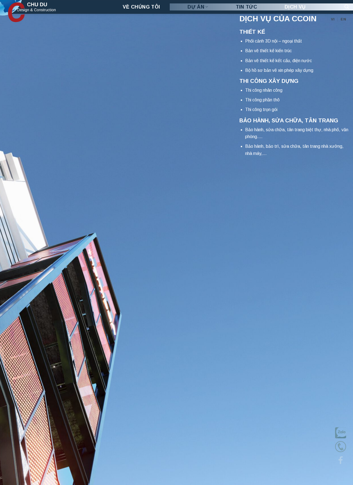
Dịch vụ (295, 7)
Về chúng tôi (141, 7)
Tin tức (246, 7)
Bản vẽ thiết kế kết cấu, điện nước (278, 60)
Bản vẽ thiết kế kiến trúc (268, 50)
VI (333, 19)
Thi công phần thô (262, 99)
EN (343, 19)
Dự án (196, 7)
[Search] (346, 6)
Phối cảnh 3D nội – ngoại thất (273, 41)
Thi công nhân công (263, 90)
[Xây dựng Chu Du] (45, 11)
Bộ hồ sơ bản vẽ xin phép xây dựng (279, 70)
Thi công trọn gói (261, 109)
